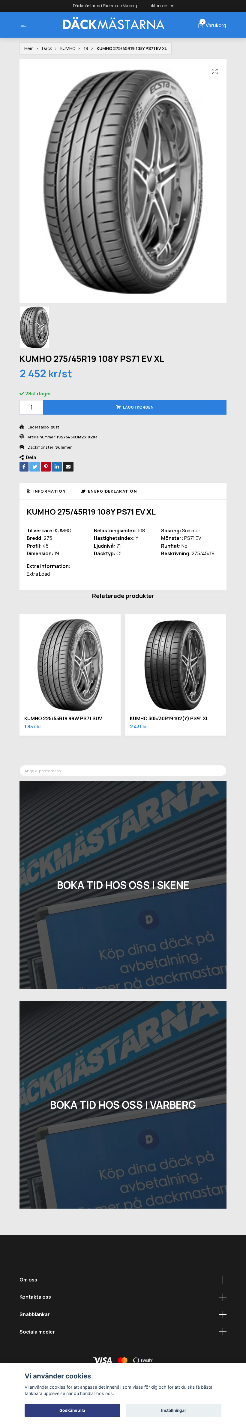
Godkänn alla (72, 1410)
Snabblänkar (35, 1314)
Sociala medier (37, 1331)
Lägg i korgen (138, 407)
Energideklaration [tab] (112, 491)
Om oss (28, 1279)
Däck (47, 48)
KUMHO (67, 48)
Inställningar (173, 1410)
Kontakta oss (35, 1297)
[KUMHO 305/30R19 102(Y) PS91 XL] (175, 665)
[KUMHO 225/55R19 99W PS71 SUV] (70, 665)
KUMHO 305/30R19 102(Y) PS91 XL (169, 718)
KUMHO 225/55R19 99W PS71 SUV (63, 718)
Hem (29, 48)
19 (86, 48)
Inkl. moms (158, 5)
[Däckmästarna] (113, 25)
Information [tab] (49, 491)
